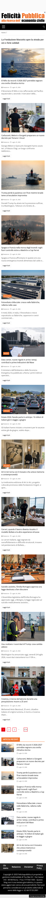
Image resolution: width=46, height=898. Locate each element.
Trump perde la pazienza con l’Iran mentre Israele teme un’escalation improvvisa (22, 194)
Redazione (16, 867)
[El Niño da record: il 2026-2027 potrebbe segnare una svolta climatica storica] (23, 63)
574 (25, 729)
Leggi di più (6, 99)
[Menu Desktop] (3, 26)
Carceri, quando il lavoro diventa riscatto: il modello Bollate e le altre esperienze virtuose (20, 530)
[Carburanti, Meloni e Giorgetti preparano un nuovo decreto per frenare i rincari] (23, 117)
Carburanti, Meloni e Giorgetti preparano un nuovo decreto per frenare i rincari (22, 136)
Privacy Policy (40, 866)
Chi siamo (5, 866)
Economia (7, 296)
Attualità (6, 466)
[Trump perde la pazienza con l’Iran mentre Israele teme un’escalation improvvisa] (23, 175)
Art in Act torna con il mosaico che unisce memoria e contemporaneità (29, 848)
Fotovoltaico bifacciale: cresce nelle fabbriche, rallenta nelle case (29, 806)
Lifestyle (6, 411)
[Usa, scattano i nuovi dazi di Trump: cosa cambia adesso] (23, 626)
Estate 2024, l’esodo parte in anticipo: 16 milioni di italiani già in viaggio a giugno (22, 418)
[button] (44, 26)
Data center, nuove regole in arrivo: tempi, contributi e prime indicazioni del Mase (19, 361)
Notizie (6, 129)
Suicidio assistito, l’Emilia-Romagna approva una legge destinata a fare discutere (21, 588)
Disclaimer (28, 867)
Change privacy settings (37, 896)
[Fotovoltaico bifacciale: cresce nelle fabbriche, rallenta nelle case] (23, 284)
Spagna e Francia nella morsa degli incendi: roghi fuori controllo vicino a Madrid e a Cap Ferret (21, 248)
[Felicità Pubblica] (23, 17)
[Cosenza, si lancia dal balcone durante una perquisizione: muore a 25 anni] (23, 681)
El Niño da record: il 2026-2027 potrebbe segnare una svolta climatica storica (21, 81)
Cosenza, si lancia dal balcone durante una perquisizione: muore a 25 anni (19, 700)
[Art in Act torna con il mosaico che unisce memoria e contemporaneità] (23, 454)
